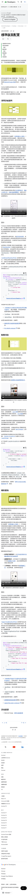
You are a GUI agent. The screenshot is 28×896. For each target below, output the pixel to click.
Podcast (3, 770)
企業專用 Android (5, 757)
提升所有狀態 (20, 236)
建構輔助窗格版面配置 (10, 700)
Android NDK (4, 844)
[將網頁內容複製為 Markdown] (8, 39)
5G (2, 789)
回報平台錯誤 (4, 851)
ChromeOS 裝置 (5, 801)
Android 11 (3, 828)
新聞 (2, 765)
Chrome (3, 871)
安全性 (3, 760)
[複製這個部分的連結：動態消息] (10, 335)
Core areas (13, 7)
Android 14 (4, 820)
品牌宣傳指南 (13, 884)
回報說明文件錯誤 (5, 853)
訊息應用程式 (19, 190)
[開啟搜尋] (18, 2)
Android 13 (4, 822)
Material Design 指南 (10, 82)
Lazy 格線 (20, 413)
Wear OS (3, 798)
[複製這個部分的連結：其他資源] (10, 710)
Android (3, 755)
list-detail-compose (9, 328)
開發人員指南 (4, 837)
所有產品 (3, 878)
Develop (4, 7)
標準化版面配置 (18, 713)
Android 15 (4, 817)
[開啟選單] (2, 2)
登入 (25, 2)
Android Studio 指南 (6, 834)
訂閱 (23, 888)
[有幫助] (11, 31)
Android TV (4, 806)
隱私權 (3, 787)
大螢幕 (3, 796)
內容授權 (20, 736)
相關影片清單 (12, 561)
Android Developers (5, 26)
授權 (7, 884)
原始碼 (3, 762)
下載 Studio (4, 842)
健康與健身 (4, 782)
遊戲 (2, 777)
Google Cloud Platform (7, 876)
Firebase (3, 873)
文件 (4, 28)
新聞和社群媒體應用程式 (18, 380)
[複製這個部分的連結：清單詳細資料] (14, 101)
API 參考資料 (4, 839)
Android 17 (4, 812)
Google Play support (6, 856)
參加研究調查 (4, 858)
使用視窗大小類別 (19, 136)
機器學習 (3, 779)
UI (20, 7)
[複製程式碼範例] (26, 273)
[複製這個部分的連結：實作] (5, 223)
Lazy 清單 (15, 412)
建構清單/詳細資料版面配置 (12, 323)
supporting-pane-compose (11, 703)
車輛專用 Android (5, 803)
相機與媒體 (4, 784)
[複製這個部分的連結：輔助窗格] (10, 490)
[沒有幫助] (13, 31)
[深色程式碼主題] (24, 273)
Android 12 (4, 825)
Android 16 (4, 815)
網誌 (2, 768)
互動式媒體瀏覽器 (14, 192)
